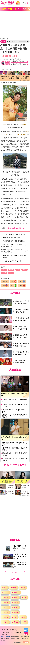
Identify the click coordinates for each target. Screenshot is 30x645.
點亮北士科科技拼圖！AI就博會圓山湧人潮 (19, 556)
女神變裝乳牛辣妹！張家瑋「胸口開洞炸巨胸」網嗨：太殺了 (4, 77)
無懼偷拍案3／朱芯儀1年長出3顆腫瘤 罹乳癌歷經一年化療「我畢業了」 (26, 77)
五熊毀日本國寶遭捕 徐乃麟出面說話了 (14, 400)
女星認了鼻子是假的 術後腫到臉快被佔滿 (14, 405)
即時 (20, 9)
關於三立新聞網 (6, 630)
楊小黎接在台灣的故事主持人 (16, 228)
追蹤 (3, 285)
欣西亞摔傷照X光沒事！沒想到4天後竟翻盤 (14, 459)
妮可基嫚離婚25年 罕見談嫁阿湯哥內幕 (14, 444)
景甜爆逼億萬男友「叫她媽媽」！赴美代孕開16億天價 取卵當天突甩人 (22, 481)
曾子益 (5, 124)
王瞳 (5, 134)
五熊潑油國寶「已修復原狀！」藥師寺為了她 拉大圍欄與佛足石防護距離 (10, 487)
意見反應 (4, 634)
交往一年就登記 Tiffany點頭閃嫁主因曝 (14, 411)
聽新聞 (3, 41)
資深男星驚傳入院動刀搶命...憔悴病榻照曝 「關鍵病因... (14, 256)
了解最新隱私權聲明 (16, 642)
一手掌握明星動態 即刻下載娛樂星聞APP (13, 241)
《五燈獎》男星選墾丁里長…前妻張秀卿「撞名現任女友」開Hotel (19, 77)
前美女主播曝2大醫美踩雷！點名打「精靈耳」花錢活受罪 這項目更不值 (11, 77)
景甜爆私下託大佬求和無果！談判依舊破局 (14, 416)
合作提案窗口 (17, 632)
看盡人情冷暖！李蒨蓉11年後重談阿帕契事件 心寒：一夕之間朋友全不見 (10, 492)
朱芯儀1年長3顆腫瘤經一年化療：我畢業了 (13, 234)
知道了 (26, 642)
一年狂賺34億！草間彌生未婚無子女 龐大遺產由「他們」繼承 (25, 492)
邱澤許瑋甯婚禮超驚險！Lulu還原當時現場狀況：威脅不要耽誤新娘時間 (25, 487)
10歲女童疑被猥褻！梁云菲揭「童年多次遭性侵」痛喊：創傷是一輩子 (7, 481)
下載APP (4, 281)
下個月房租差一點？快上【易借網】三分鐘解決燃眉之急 (12, 245)
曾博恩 (23, 124)
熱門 (25, 9)
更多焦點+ (15, 572)
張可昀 (17, 134)
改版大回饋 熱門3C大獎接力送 (10, 237)
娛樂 (7, 38)
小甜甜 (23, 134)
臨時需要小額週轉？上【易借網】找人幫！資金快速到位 (12, 251)
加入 (21, 281)
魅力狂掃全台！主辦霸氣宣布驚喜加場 (19, 548)
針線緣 (3, 9)
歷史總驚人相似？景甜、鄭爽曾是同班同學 (14, 454)
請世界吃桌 (12, 9)
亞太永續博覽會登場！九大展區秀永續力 (19, 565)
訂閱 (12, 281)
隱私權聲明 (15, 630)
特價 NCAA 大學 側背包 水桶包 (14, 261)
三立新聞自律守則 (7, 632)
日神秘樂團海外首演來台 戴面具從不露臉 (14, 449)
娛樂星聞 (2, 38)
